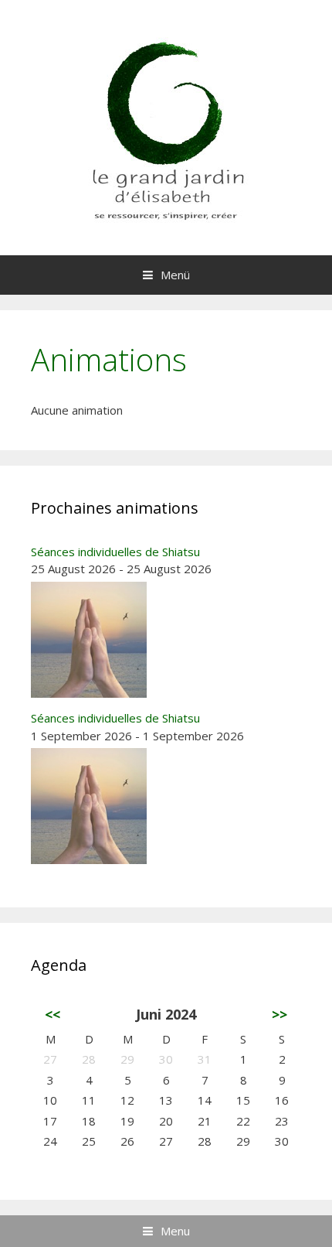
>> (279, 1014)
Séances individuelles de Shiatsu (115, 551)
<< (52, 1014)
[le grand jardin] (166, 126)
